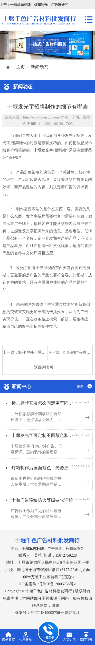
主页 (20, 67)
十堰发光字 (43, 150)
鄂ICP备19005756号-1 (58, 584)
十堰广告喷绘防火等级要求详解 (42, 500)
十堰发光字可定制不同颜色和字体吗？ (48, 435)
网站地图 (72, 612)
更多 (80, 386)
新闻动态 (39, 67)
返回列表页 (44, 367)
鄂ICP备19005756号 (47, 612)
